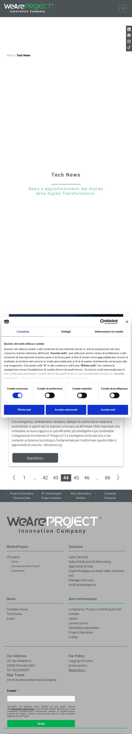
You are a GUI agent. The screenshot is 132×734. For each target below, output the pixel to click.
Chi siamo (13, 557)
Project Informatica (22, 493)
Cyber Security (78, 557)
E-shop (73, 637)
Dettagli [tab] (66, 331)
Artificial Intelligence (82, 585)
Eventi (11, 618)
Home (10, 55)
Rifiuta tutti (24, 409)
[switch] (50, 395)
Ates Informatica (81, 493)
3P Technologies (51, 493)
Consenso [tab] (23, 331)
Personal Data (21, 498)
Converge (110, 493)
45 (76, 478)
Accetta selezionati (66, 409)
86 (107, 478)
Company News (17, 609)
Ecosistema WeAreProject (25, 566)
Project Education (81, 632)
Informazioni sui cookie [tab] (109, 331)
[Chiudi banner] (127, 322)
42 (45, 478)
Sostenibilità (18, 570)
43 (55, 478)
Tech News (14, 614)
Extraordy (110, 498)
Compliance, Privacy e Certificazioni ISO (95, 609)
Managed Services (81, 580)
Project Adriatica (51, 498)
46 (87, 478)
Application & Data (81, 566)
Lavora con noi (78, 623)
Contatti (74, 614)
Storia (14, 561)
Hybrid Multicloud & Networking (90, 561)
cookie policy (79, 377)
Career (73, 618)
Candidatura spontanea (84, 628)
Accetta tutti (108, 409)
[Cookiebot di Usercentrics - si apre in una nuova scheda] (103, 321)
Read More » (35, 458)
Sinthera (81, 498)
